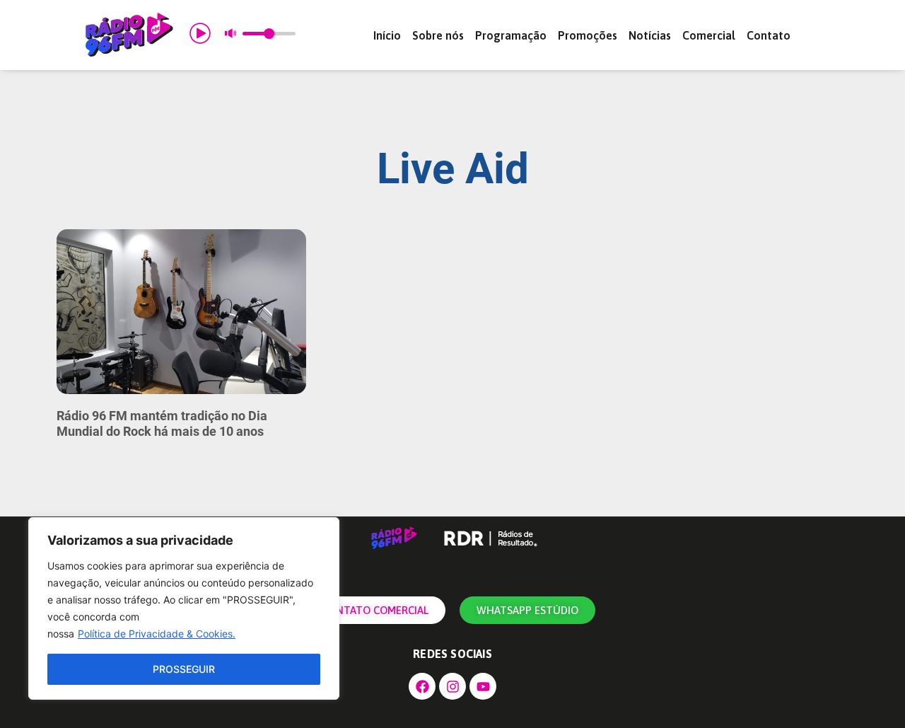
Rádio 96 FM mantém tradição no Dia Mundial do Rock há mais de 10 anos (162, 423)
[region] (183, 608)
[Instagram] (452, 686)
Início (387, 35)
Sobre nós (438, 35)
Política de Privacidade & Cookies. (156, 634)
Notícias (650, 35)
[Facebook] (422, 686)
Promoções (587, 35)
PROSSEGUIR (184, 669)
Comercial (708, 35)
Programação (511, 35)
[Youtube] (482, 686)
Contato (768, 35)
